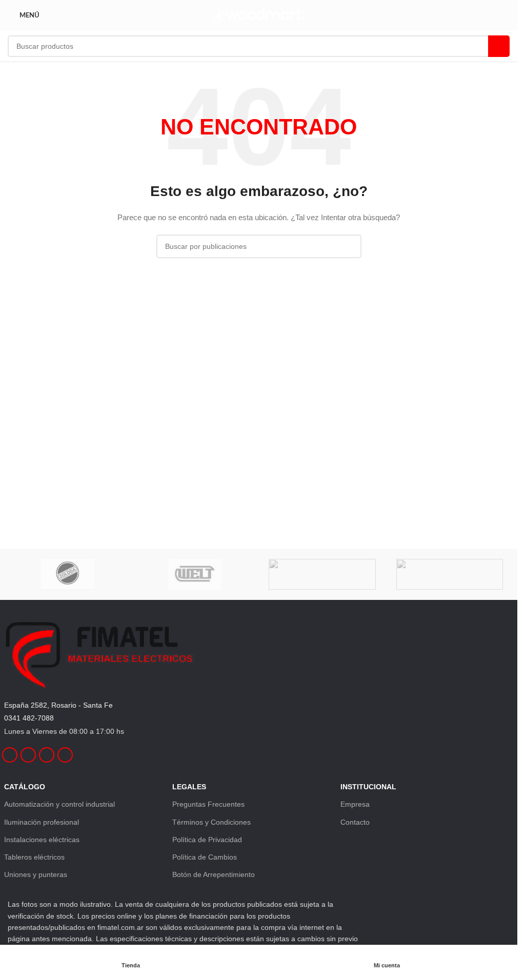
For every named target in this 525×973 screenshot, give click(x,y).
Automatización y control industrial (59, 804)
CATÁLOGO (24, 787)
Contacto (355, 822)
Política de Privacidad (207, 839)
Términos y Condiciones (211, 822)
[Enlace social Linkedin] (46, 755)
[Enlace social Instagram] (28, 755)
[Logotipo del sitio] (259, 15)
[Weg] (322, 574)
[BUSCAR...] (499, 46)
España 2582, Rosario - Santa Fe (58, 705)
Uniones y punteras (35, 874)
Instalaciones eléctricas (41, 839)
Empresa (355, 804)
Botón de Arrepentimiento (213, 874)
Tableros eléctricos (34, 857)
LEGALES (189, 787)
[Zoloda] (67, 574)
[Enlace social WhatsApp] (65, 755)
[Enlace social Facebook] (9, 755)
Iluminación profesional (41, 822)
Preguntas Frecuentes (208, 804)
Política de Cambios (204, 857)
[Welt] (194, 574)
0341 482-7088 (29, 718)
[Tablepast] (449, 574)
